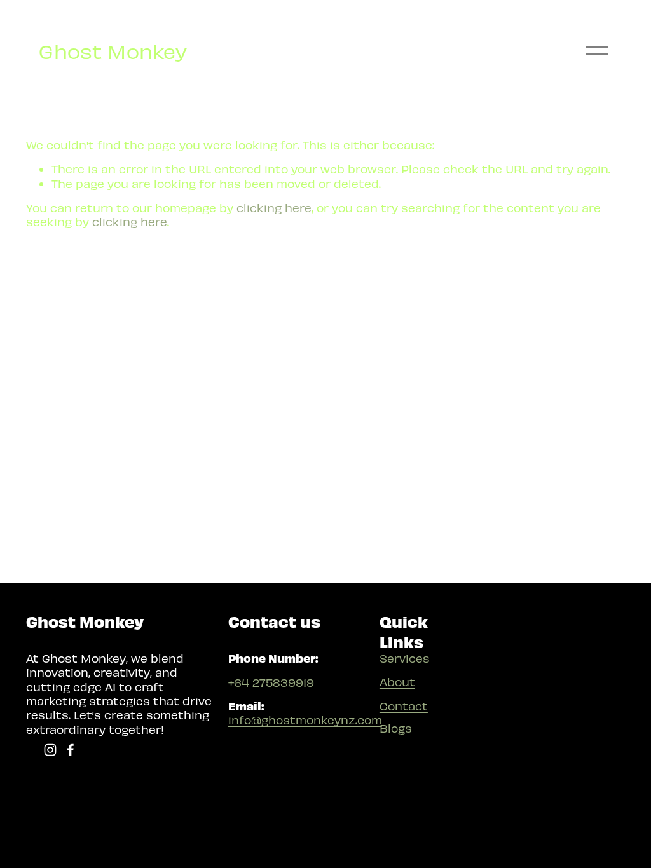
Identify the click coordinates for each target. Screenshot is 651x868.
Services (405, 658)
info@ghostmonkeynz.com (305, 719)
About (397, 681)
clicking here (274, 207)
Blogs (396, 728)
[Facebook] (70, 749)
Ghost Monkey (113, 51)
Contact (404, 705)
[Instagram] (50, 749)
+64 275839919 (271, 682)
